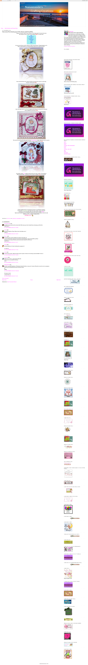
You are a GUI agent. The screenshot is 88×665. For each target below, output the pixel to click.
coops (5, 244)
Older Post (59, 279)
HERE (43, 211)
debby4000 (6, 264)
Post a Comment (5, 278)
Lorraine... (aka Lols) (67, 149)
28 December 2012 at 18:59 (11, 254)
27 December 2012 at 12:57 (11, 233)
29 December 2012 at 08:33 (11, 270)
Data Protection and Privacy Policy (11, 28)
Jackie (5, 229)
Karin (65, 147)
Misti (65, 151)
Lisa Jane (6, 257)
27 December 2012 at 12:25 (11, 227)
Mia (64, 150)
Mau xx (5, 236)
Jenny (5, 252)
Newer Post (4, 279)
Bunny (65, 143)
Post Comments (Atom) (11, 281)
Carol (65, 144)
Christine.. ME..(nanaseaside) (69, 145)
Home (2, 28)
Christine (71, 31)
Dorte (65, 146)
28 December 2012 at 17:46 (11, 249)
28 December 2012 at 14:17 (11, 242)
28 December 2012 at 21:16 (11, 262)
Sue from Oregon (67, 153)
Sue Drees (66, 152)
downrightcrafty (7, 223)
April (65, 141)
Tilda (24, 173)
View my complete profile (69, 46)
